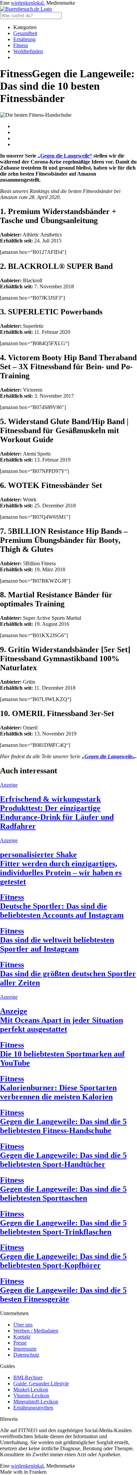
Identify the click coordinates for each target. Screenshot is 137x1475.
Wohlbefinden (28, 51)
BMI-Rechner (28, 1377)
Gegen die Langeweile (108, 756)
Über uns (23, 1325)
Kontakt (21, 1337)
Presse (20, 1343)
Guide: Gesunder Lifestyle (41, 1383)
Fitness (20, 45)
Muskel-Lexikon (30, 1389)
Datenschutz (26, 1355)
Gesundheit (25, 33)
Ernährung (24, 39)
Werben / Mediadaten (35, 1331)
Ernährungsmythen (33, 1407)
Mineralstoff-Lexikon (35, 1401)
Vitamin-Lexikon (31, 1395)
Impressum (24, 1349)
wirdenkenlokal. (28, 3)
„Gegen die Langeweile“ (65, 156)
